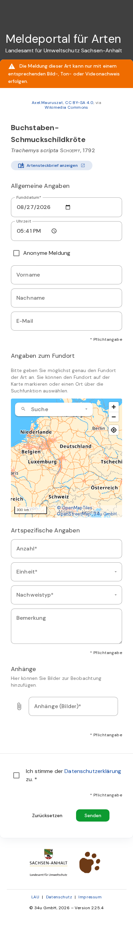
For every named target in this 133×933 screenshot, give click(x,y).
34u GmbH (105, 514)
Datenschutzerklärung (92, 771)
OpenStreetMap (74, 514)
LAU (35, 897)
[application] (66, 458)
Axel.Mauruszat (47, 102)
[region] (66, 458)
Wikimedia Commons (66, 107)
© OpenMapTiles (74, 508)
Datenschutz (59, 897)
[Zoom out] (114, 417)
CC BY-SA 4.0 (79, 102)
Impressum (90, 897)
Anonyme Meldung (46, 253)
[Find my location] (114, 430)
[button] (86, 409)
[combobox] (54, 409)
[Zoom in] (114, 407)
